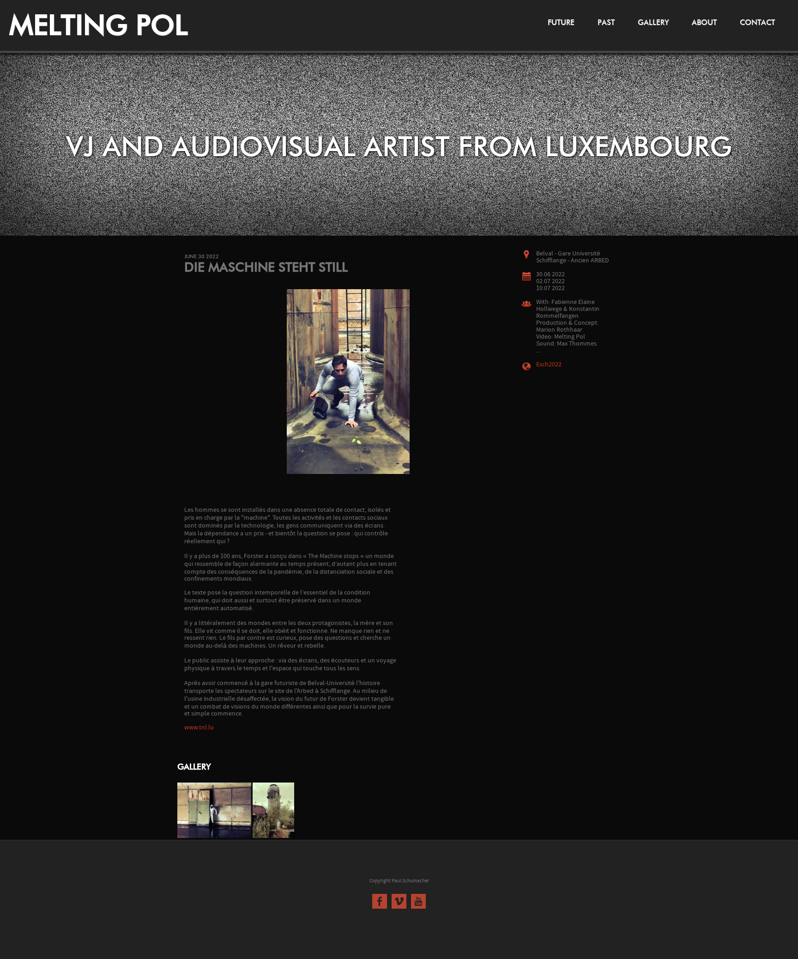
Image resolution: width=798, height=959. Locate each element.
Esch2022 (549, 364)
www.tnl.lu (199, 727)
